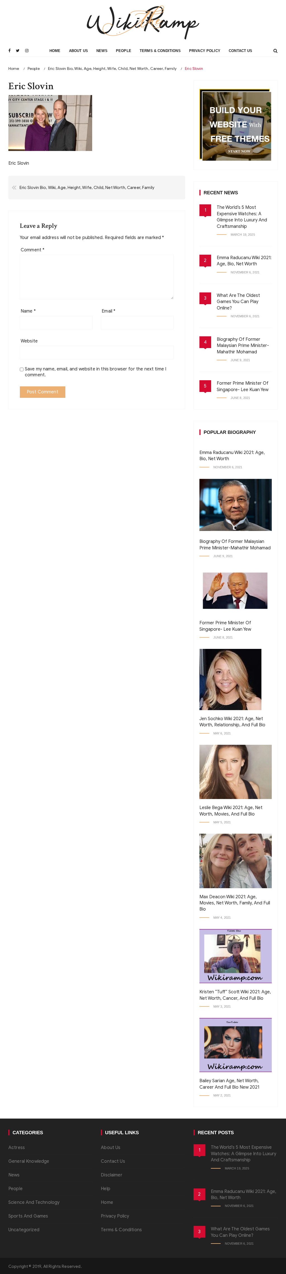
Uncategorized (23, 1230)
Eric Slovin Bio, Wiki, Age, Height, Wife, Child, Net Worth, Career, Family (87, 187)
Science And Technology (33, 1202)
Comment (32, 250)
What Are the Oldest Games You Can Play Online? (238, 302)
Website (29, 341)
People (123, 51)
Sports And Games (28, 1216)
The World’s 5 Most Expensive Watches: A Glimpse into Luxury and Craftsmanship (243, 1154)
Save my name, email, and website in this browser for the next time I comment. (95, 372)
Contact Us (240, 51)
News (102, 51)
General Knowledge (28, 1161)
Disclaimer (111, 1175)
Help (105, 1189)
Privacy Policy (204, 51)
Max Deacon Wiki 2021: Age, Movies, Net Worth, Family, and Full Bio (234, 903)
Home (55, 51)
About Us (78, 51)
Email (108, 311)
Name (28, 311)
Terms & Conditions (160, 51)
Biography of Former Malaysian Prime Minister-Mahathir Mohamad (243, 346)
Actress (16, 1147)
